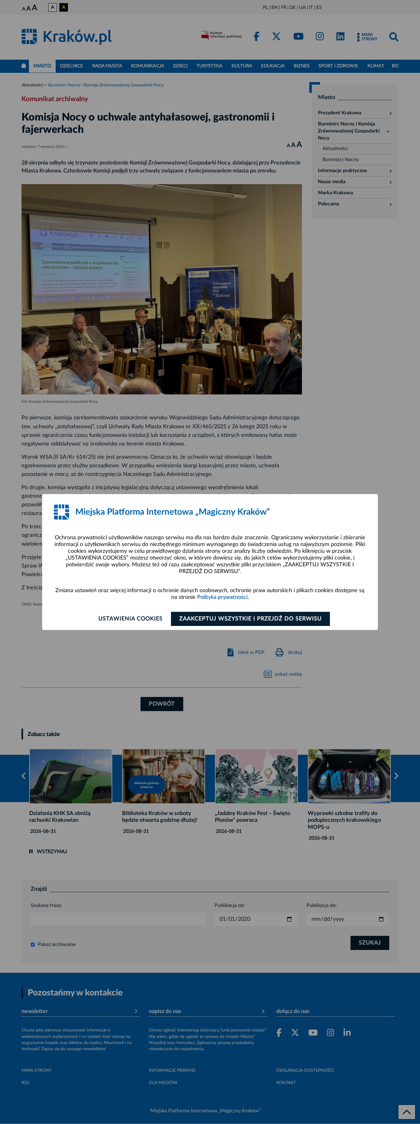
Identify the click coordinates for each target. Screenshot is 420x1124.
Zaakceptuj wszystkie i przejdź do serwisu (250, 619)
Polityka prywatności (222, 597)
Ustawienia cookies (130, 619)
